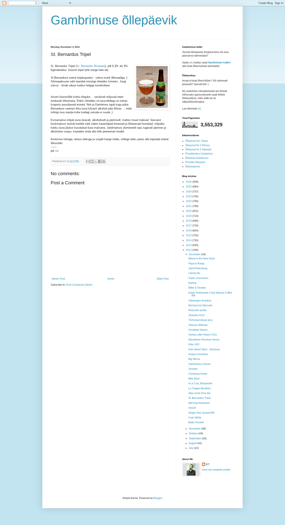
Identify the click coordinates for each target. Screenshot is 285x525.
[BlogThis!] (92, 161)
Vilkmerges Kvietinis (199, 300)
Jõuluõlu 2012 (196, 315)
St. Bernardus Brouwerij (91, 66)
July (191, 448)
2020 (189, 211)
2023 (189, 196)
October (193, 433)
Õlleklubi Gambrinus (196, 158)
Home (110, 278)
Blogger (157, 498)
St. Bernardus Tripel (199, 398)
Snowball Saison (198, 329)
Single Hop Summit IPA (201, 412)
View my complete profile (216, 469)
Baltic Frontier (196, 422)
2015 (189, 235)
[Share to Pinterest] (104, 161)
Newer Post (58, 278)
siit (57, 150)
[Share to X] (96, 161)
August (193, 443)
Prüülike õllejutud (195, 162)
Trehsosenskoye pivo (200, 320)
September (195, 438)
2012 (189, 250)
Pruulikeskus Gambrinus (199, 153)
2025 (189, 186)
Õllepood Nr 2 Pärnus (197, 145)
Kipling (192, 282)
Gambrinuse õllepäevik (114, 20)
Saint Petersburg (197, 268)
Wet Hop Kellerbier (199, 403)
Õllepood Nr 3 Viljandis (198, 149)
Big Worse (194, 359)
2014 (189, 240)
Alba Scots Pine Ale (199, 393)
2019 (189, 216)
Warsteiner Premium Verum (203, 339)
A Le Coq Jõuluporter (200, 383)
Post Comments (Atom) (79, 284)
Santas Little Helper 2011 (202, 334)
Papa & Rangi (196, 263)
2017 (189, 225)
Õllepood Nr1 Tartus (196, 140)
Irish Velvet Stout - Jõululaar (204, 349)
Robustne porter (197, 310)
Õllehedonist (192, 166)
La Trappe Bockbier (199, 388)
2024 (189, 191)
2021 (189, 206)
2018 (189, 220)
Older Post (163, 278)
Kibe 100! (193, 344)
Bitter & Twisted (197, 287)
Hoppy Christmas (198, 354)
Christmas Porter (197, 373)
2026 (189, 181)
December (195, 254)
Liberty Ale (194, 273)
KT (207, 464)
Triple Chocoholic (198, 278)
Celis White (194, 417)
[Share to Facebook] (100, 161)
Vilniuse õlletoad (197, 325)
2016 (189, 230)
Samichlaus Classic (199, 364)
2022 (189, 201)
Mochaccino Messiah (200, 305)
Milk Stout (193, 378)
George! (193, 368)
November (195, 428)
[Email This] (88, 161)
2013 (189, 245)
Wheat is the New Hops (201, 258)
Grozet (192, 407)
